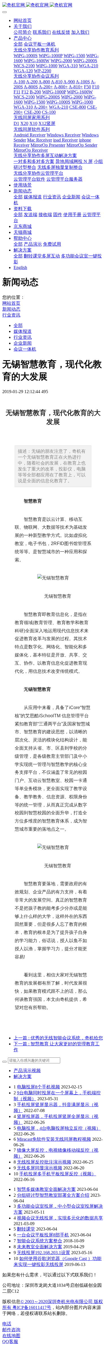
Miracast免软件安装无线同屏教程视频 (54, 1139)
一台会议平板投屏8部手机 (43, 1234)
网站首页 (23, 20)
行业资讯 (11, 315)
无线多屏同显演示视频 (39, 1168)
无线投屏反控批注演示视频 (44, 1162)
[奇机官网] (53, 5)
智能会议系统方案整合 (39, 1240)
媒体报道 (23, 331)
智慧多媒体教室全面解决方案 (46, 1189)
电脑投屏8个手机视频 (38, 1086)
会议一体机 (25, 349)
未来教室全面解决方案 (39, 1246)
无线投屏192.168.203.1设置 (43, 1252)
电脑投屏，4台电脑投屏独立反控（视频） (59, 1128)
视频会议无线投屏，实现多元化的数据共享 (60, 1218)
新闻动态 (11, 309)
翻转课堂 (26, 1229)
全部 (18, 44)
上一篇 (58, 1038)
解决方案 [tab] (23, 1076)
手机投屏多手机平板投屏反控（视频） (57, 1173)
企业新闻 (23, 343)
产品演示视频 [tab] (27, 1070)
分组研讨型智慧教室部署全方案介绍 (53, 1195)
